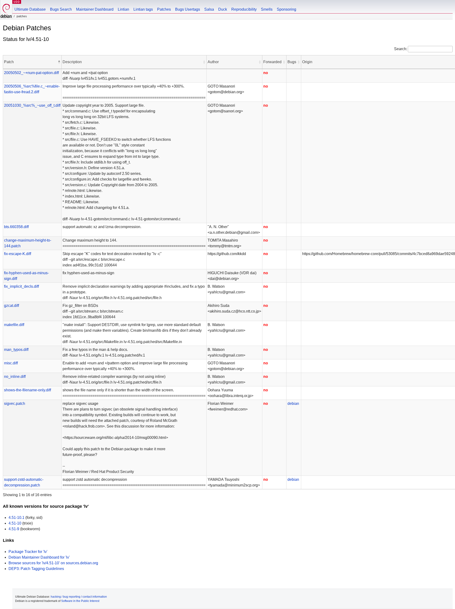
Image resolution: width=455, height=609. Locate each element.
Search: (400, 49)
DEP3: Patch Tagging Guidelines (36, 569)
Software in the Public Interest (80, 601)
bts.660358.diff (16, 227)
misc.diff (11, 363)
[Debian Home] (6, 9)
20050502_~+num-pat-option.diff (31, 73)
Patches (164, 9)
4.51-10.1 (16, 518)
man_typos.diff (16, 350)
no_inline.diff (15, 377)
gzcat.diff (11, 306)
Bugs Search (61, 9)
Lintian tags (143, 9)
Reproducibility (244, 9)
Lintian (123, 9)
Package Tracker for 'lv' (28, 552)
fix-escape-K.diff (17, 254)
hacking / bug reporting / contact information (79, 596)
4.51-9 (14, 529)
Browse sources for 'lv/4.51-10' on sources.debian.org (53, 563)
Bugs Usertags (187, 9)
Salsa (209, 9)
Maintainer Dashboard (95, 9)
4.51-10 (15, 523)
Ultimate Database (30, 9)
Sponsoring (286, 9)
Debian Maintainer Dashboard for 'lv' (39, 557)
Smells (267, 9)
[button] (59, 62)
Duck (222, 9)
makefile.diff (14, 325)
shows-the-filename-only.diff (27, 390)
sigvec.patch (14, 404)
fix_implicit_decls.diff (21, 286)
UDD (17, 2)
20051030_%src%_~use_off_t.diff (32, 105)
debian (293, 404)
